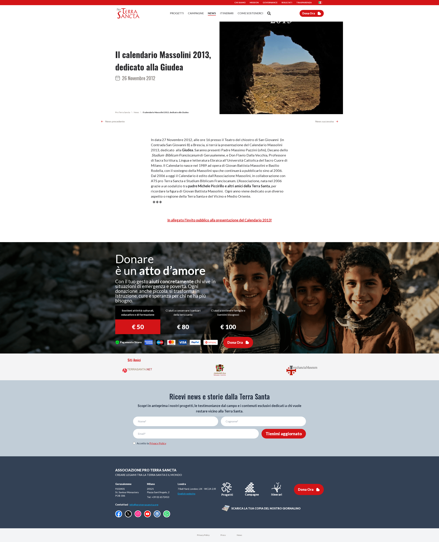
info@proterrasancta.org (143, 504)
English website (186, 493)
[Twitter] (128, 513)
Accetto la (151, 443)
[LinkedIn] (157, 513)
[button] (321, 3)
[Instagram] (137, 513)
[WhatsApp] (166, 513)
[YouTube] (147, 513)
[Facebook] (118, 513)
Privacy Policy (157, 443)
